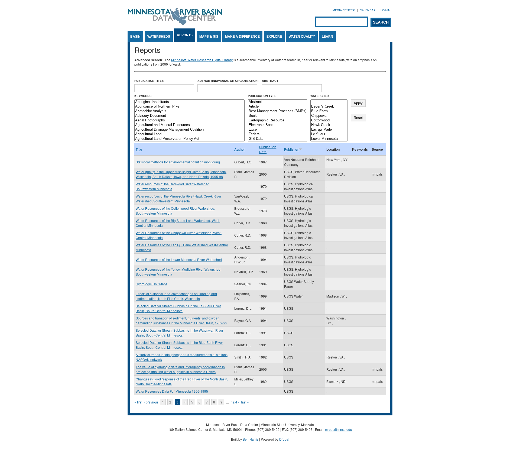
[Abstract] (277, 102)
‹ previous (151, 402)
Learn (327, 36)
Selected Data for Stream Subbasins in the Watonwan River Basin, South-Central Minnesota (179, 332)
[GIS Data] (277, 139)
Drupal (284, 439)
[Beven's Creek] (329, 106)
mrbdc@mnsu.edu (338, 429)
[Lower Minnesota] (329, 139)
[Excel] (277, 129)
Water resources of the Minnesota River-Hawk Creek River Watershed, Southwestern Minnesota (178, 198)
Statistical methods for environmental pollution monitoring (178, 162)
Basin (135, 36)
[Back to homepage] (175, 24)
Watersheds (158, 36)
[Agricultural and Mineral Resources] (189, 125)
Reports (185, 35)
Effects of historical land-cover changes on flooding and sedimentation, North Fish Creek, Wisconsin (176, 296)
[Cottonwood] (329, 120)
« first (138, 402)
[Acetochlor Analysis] (189, 111)
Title (139, 149)
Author (239, 149)
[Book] (277, 116)
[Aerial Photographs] (189, 120)
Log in (385, 10)
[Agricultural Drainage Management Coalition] (189, 129)
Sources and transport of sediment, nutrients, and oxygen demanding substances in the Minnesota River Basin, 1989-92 (181, 320)
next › (235, 402)
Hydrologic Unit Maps (151, 284)
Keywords (142, 96)
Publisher (291, 149)
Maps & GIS (208, 36)
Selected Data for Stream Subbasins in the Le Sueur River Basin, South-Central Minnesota (178, 308)
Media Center (344, 10)
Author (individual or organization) (228, 81)
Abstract (270, 81)
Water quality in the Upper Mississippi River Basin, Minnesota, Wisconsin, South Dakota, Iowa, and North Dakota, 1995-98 (181, 174)
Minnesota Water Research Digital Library (202, 59)
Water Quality (302, 36)
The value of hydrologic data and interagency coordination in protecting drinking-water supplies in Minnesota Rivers (180, 369)
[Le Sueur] (329, 134)
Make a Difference (242, 36)
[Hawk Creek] (329, 125)
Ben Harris (250, 439)
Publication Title (149, 81)
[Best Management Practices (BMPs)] (277, 111)
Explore (274, 36)
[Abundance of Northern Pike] (189, 106)
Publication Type (262, 96)
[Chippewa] (329, 116)
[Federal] (277, 134)
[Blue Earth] (329, 111)
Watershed (319, 96)
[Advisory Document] (189, 116)
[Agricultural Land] (189, 134)
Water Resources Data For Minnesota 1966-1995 (172, 391)
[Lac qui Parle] (329, 129)
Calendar (368, 10)
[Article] (277, 106)
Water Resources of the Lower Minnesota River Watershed (179, 259)
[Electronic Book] (277, 125)
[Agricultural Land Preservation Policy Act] (189, 139)
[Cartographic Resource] (277, 120)
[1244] (329, 102)
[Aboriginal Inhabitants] (189, 102)
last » (245, 402)
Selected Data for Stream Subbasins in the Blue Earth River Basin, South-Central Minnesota (179, 345)
